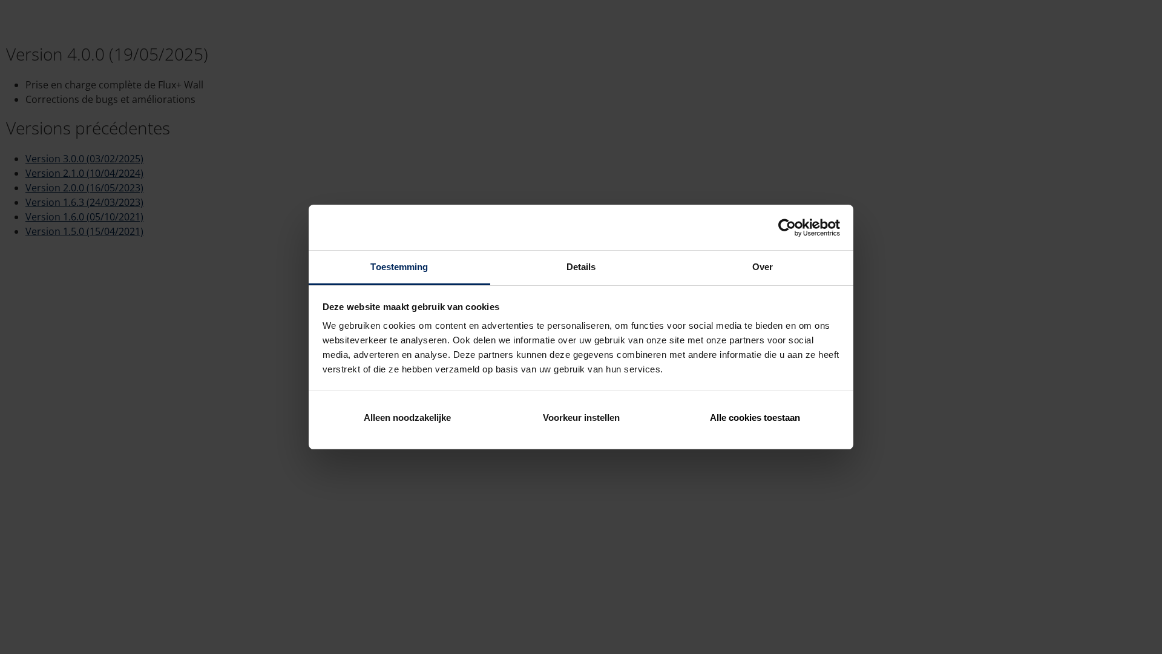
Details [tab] (581, 267)
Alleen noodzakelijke (407, 417)
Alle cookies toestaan (755, 417)
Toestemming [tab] (399, 267)
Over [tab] (762, 267)
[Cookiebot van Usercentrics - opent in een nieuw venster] (787, 228)
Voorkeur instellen (581, 417)
